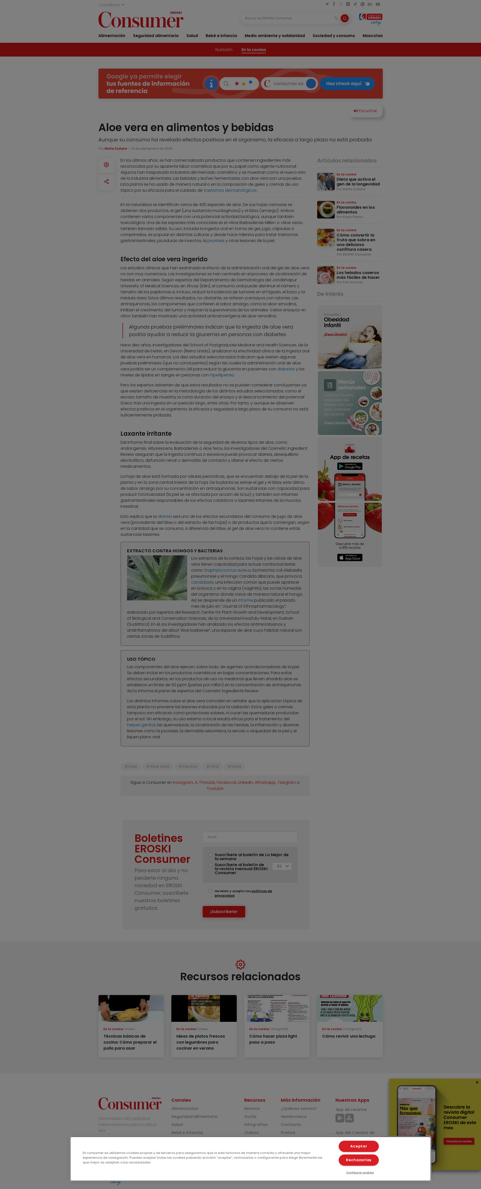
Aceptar (358, 1146)
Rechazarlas (359, 1159)
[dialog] (250, 1159)
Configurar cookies (360, 1172)
